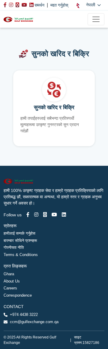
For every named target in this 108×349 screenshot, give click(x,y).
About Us (12, 281)
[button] (88, 5)
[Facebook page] (27, 214)
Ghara (9, 274)
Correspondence (18, 295)
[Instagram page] (36, 214)
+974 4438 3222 (24, 314)
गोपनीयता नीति (14, 247)
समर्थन (39, 5)
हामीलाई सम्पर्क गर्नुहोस (19, 233)
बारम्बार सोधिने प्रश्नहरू (20, 240)
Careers (10, 288)
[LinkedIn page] (64, 214)
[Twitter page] (45, 214)
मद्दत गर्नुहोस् (59, 5)
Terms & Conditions (21, 254)
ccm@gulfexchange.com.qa (34, 322)
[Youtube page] (54, 214)
